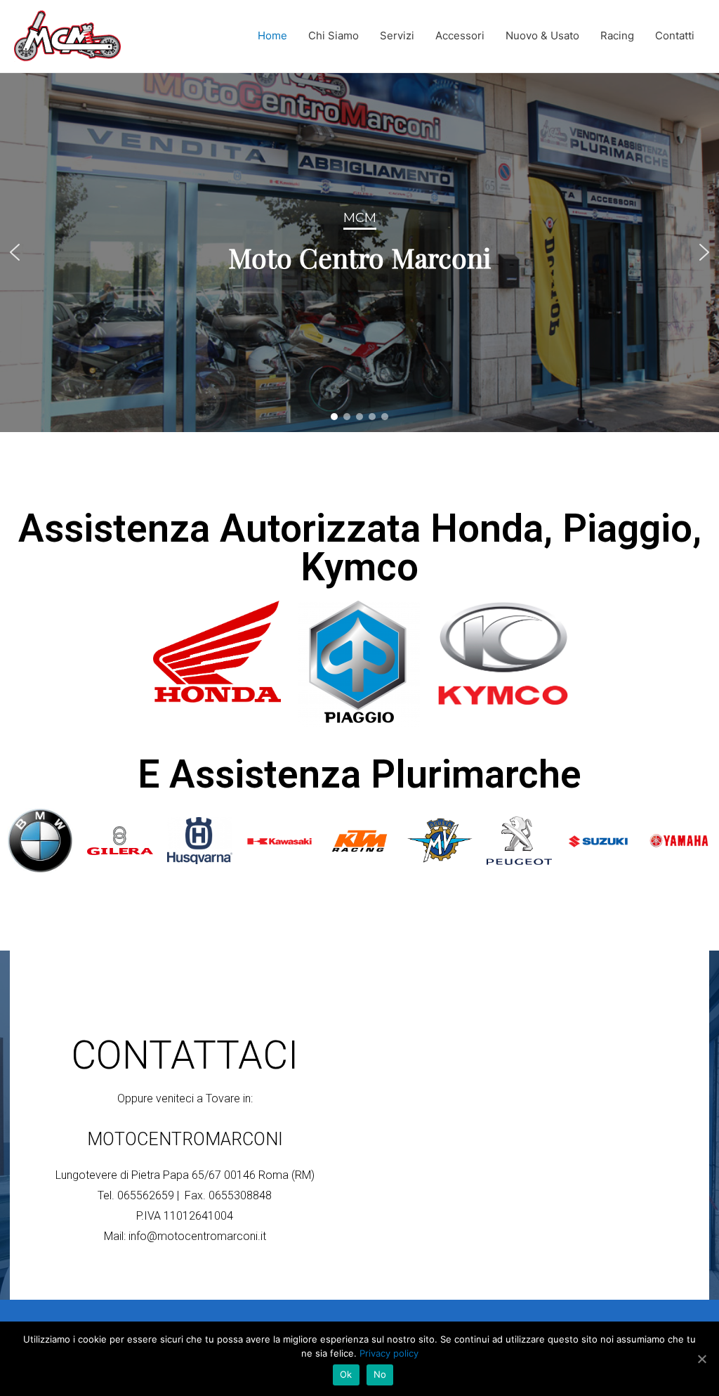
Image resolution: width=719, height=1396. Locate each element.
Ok (346, 1374)
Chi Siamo (333, 35)
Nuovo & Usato (542, 35)
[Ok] (701, 1359)
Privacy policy (389, 1353)
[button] (15, 252)
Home (272, 35)
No (380, 1374)
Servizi (397, 35)
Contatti (674, 35)
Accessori (459, 35)
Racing (617, 35)
